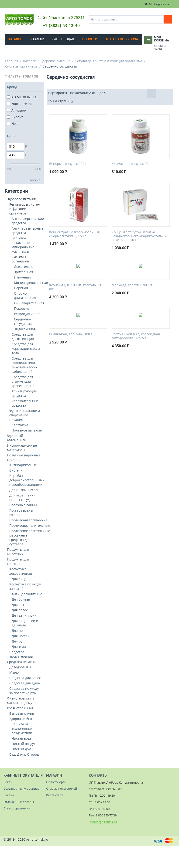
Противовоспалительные (29, 525)
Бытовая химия (21, 713)
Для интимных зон (24, 490)
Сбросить (34, 180)
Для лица (19, 579)
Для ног (18, 630)
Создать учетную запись (21, 788)
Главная (11, 61)
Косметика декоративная (20, 571)
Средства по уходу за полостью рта (24, 690)
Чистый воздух (23, 743)
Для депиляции (24, 615)
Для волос (20, 610)
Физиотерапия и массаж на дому (20, 700)
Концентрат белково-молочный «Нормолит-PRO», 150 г (74, 234)
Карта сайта (54, 795)
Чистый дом (21, 749)
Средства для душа (24, 683)
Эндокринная (25, 329)
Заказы (8, 795)
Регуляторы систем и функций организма (108, 61)
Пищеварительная (29, 303)
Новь (15, 123)
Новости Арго (56, 782)
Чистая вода (21, 738)
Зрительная (23, 272)
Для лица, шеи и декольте (25, 622)
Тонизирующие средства (24, 393)
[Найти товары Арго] (168, 19)
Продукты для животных (18, 551)
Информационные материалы (22, 447)
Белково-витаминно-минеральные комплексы (23, 245)
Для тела (19, 646)
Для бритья (21, 599)
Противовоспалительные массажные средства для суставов (29, 537)
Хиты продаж (63, 39)
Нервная (21, 288)
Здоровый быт (20, 719)
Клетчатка (20, 425)
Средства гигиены (21, 661)
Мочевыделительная (31, 282)
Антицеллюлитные (27, 594)
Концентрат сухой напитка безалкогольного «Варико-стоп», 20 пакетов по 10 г (140, 236)
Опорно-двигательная (25, 295)
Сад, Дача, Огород (24, 754)
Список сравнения (16, 808)
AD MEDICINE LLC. (25, 97)
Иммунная (22, 277)
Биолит (17, 117)
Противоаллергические (28, 520)
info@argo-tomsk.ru (103, 822)
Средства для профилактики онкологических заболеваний (24, 365)
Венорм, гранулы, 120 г (68, 164)
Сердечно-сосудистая (23, 321)
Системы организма (21, 66)
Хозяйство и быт (20, 708)
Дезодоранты (20, 667)
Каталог (15, 39)
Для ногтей (21, 636)
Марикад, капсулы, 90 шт (132, 285)
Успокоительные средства (25, 403)
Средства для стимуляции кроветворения (24, 381)
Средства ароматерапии (21, 654)
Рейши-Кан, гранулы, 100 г (70, 334)
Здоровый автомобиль (16, 437)
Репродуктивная (27, 314)
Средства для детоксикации (23, 336)
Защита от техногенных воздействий (22, 728)
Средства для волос (25, 678)
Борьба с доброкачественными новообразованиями (27, 480)
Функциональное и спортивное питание (24, 415)
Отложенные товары (18, 802)
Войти (7, 782)
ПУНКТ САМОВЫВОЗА (121, 39)
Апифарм (18, 110)
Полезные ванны (23, 505)
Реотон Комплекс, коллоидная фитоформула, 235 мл (136, 336)
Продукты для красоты (18, 561)
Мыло (14, 672)
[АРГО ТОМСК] (19, 19)
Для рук (18, 641)
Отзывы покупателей (61, 788)
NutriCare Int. (22, 104)
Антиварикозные (23, 465)
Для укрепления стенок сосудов (22, 497)
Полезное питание (27, 430)
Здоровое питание (55, 61)
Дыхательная (24, 266)
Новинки (36, 39)
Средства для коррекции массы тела (26, 348)
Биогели (16, 470)
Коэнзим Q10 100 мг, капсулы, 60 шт (75, 287)
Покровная (22, 308)
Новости (89, 39)
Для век (18, 604)
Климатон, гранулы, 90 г (131, 164)
